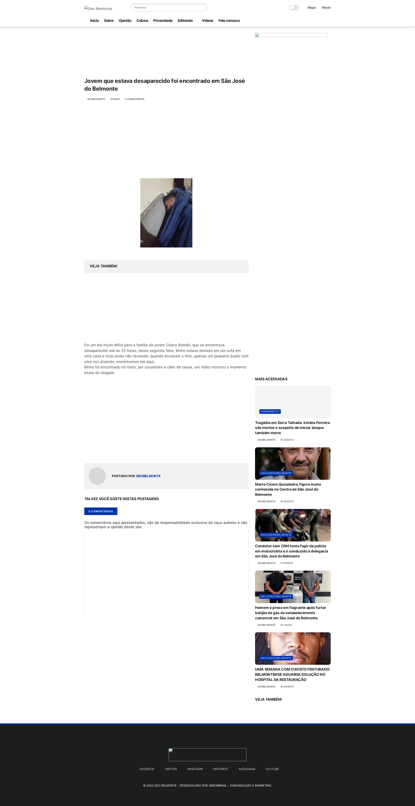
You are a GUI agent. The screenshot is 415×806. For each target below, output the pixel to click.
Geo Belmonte (165, 785)
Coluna (142, 20)
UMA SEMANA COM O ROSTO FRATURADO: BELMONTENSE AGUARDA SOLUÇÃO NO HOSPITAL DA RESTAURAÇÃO (292, 674)
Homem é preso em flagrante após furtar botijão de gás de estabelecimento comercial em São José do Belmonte (290, 612)
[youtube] (328, 21)
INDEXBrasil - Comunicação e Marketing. (240, 785)
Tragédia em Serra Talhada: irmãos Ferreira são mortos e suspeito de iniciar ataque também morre (292, 428)
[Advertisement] (166, 143)
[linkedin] (122, 453)
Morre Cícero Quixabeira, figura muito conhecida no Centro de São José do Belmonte (288, 489)
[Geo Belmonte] (98, 8)
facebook (146, 769)
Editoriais (185, 20)
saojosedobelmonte (276, 473)
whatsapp (195, 769)
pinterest (220, 769)
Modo (326, 7)
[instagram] (300, 21)
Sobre (108, 20)
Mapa (312, 7)
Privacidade (162, 20)
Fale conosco (229, 20)
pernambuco (270, 411)
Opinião (125, 20)
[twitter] (314, 21)
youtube (272, 769)
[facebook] (307, 21)
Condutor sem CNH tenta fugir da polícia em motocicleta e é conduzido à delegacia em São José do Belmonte (291, 551)
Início (94, 20)
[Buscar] (203, 7)
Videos (207, 20)
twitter (171, 769)
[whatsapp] (293, 21)
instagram (247, 769)
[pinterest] (321, 21)
